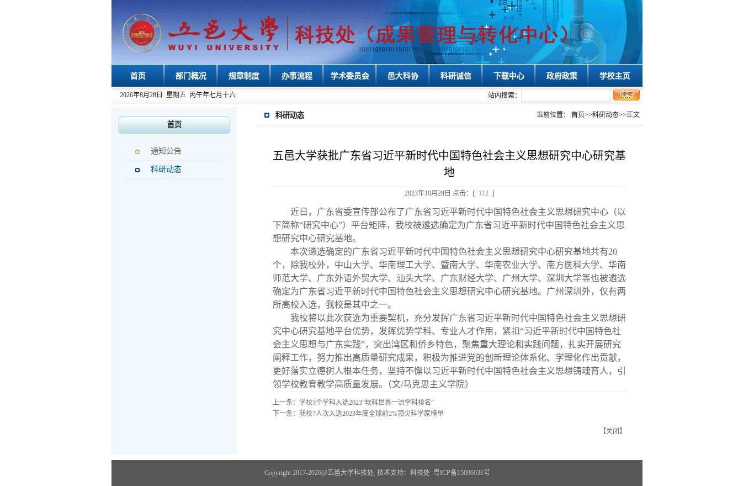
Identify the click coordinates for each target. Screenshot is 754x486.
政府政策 (561, 76)
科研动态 (166, 169)
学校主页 (614, 76)
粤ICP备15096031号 (461, 473)
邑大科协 (402, 76)
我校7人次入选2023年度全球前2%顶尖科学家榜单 (371, 414)
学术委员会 (350, 76)
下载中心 (508, 76)
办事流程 (297, 76)
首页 (138, 76)
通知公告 (166, 151)
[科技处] (349, 33)
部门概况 (191, 76)
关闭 (612, 431)
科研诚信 (455, 76)
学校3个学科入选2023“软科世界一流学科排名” (366, 402)
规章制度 (244, 76)
